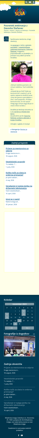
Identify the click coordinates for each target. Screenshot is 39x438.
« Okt (11, 328)
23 (19, 321)
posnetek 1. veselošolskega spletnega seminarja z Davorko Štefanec (21, 49)
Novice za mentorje (22, 30)
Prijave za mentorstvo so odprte (17, 149)
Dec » (28, 328)
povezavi (16, 45)
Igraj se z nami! (13, 199)
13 (7, 317)
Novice (12, 30)
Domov (6, 30)
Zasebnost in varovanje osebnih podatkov (19, 429)
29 (15, 324)
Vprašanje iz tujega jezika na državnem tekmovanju (19, 187)
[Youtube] (30, 2)
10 (23, 314)
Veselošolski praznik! (15, 161)
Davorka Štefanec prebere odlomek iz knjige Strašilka (20, 118)
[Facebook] (33, 2)
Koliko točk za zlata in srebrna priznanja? (16, 173)
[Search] (26, 2)
